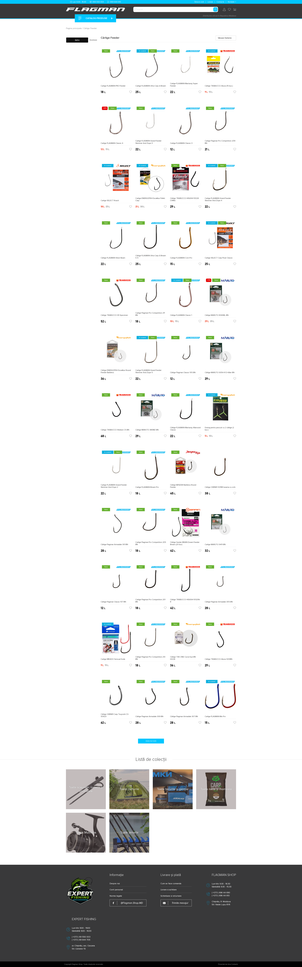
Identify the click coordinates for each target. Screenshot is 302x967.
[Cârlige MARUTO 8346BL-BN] (220, 295)
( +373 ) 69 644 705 (81, 939)
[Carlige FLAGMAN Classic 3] (185, 123)
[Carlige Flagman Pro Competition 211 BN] (151, 294)
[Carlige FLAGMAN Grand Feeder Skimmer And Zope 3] (151, 122)
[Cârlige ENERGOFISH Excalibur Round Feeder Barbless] (116, 352)
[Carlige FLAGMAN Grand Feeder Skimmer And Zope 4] (220, 180)
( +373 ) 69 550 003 (81, 937)
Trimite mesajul (180, 903)
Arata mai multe (151, 741)
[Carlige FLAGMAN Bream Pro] (151, 467)
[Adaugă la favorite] (130, 92)
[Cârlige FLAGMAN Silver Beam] (116, 238)
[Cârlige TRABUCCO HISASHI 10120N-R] (185, 581)
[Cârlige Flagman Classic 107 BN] (116, 582)
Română (231, 2)
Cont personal (116, 889)
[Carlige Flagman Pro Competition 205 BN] (151, 524)
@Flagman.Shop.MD (132, 903)
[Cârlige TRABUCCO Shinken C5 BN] (116, 410)
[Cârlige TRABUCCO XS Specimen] (116, 295)
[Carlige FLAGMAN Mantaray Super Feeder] (185, 65)
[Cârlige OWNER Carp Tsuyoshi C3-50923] (116, 695)
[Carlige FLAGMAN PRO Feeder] (116, 66)
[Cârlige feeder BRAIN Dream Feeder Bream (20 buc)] (185, 524)
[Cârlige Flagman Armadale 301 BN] (116, 525)
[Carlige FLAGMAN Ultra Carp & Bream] (151, 66)
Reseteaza (93, 40)
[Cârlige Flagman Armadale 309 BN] (151, 697)
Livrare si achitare (169, 889)
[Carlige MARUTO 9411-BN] (220, 525)
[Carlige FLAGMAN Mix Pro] (220, 697)
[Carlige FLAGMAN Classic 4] (116, 123)
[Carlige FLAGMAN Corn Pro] (185, 238)
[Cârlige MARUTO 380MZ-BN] (151, 410)
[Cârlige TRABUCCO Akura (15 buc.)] (220, 66)
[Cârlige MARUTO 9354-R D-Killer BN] (220, 353)
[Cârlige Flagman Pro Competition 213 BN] (151, 638)
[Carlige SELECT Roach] (116, 181)
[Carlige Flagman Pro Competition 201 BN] (151, 581)
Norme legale (116, 896)
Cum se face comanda (171, 883)
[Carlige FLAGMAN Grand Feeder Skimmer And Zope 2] (116, 466)
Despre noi (115, 883)
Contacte (220, 2)
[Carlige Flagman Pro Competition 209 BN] (220, 122)
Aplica (77, 40)
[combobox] (175, 9)
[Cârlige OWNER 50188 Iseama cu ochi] (220, 467)
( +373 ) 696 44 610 (221, 895)
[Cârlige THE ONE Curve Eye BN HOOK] (185, 638)
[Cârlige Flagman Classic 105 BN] (185, 353)
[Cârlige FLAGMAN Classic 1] (185, 295)
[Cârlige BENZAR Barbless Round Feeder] (185, 466)
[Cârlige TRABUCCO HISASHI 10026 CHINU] (185, 180)
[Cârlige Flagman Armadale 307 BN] (185, 697)
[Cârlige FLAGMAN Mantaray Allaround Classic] (185, 409)
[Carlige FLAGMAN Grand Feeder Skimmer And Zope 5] (151, 352)
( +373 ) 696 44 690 (221, 892)
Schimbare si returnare (171, 896)
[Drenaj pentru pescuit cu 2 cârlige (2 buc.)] (220, 409)
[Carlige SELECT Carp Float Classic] (220, 238)
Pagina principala (74, 28)
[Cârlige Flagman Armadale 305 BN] (220, 582)
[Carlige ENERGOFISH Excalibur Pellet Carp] (151, 180)
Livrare (210, 2)
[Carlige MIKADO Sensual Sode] (116, 639)
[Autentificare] (224, 9)
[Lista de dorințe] (229, 9)
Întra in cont (199, 2)
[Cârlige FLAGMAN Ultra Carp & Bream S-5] (151, 237)
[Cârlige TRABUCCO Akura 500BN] (220, 639)
